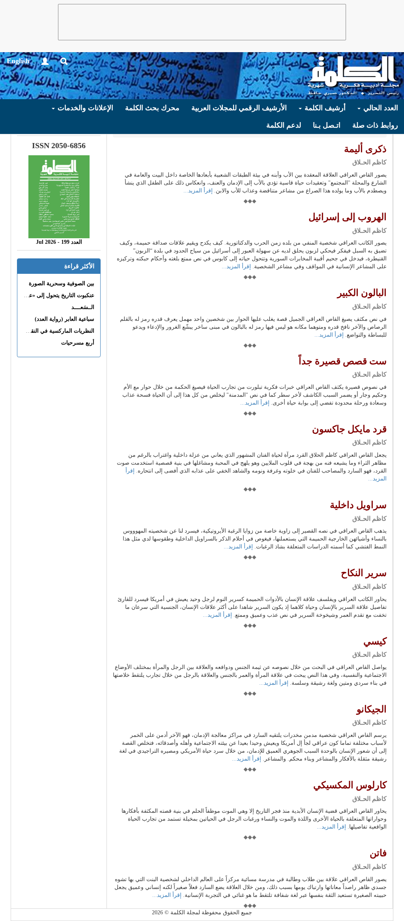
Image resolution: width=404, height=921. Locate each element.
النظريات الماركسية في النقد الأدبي (53, 331)
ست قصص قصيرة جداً (343, 361)
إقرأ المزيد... (198, 191)
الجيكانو (372, 709)
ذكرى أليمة (365, 149)
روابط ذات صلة (375, 125)
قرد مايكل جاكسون (349, 429)
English (18, 61)
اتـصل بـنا (326, 125)
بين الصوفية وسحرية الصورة (61, 283)
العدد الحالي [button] (379, 108)
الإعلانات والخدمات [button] (84, 108)
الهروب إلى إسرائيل (348, 217)
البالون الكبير (362, 293)
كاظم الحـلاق (369, 162)
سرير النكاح (364, 573)
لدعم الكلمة (283, 125)
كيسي (375, 641)
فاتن (378, 853)
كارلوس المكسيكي (350, 785)
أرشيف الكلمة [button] (324, 108)
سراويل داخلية (358, 505)
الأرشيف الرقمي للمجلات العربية (239, 108)
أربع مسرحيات (77, 343)
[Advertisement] (202, 22)
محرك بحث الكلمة (152, 108)
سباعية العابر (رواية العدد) (64, 319)
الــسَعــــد (82, 307)
